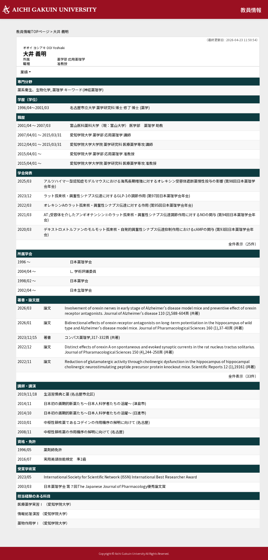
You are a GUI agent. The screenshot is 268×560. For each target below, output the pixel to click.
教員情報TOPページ (32, 31)
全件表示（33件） (243, 376)
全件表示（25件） (243, 244)
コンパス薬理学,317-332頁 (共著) (92, 337)
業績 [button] (24, 71)
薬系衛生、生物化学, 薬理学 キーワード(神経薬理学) (60, 89)
